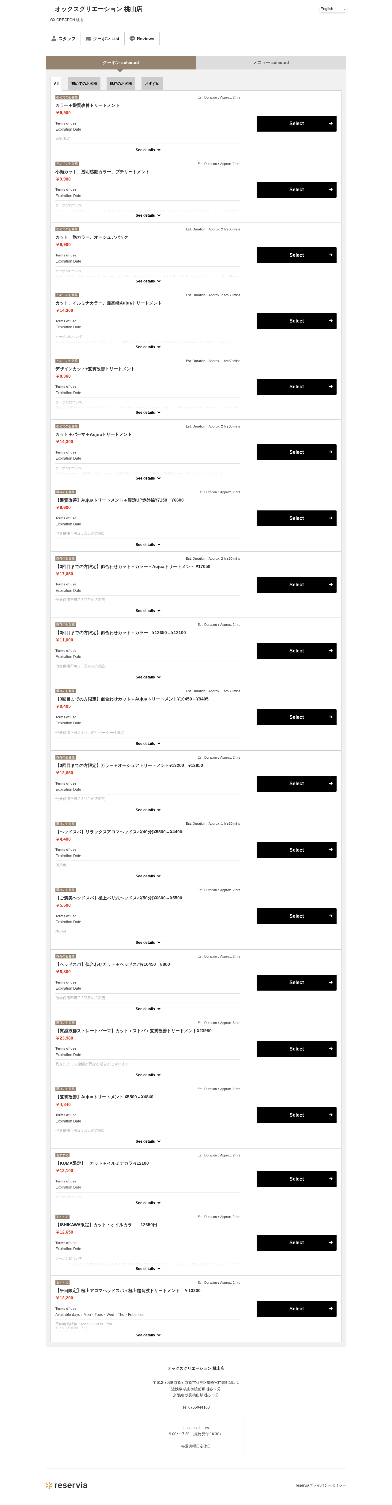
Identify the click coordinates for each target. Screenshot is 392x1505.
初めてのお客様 (84, 83)
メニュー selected (271, 62)
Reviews (145, 38)
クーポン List (106, 38)
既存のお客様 (121, 83)
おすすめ (152, 83)
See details (145, 150)
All (56, 84)
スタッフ (67, 38)
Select (296, 123)
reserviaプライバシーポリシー (321, 1485)
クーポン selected (121, 62)
